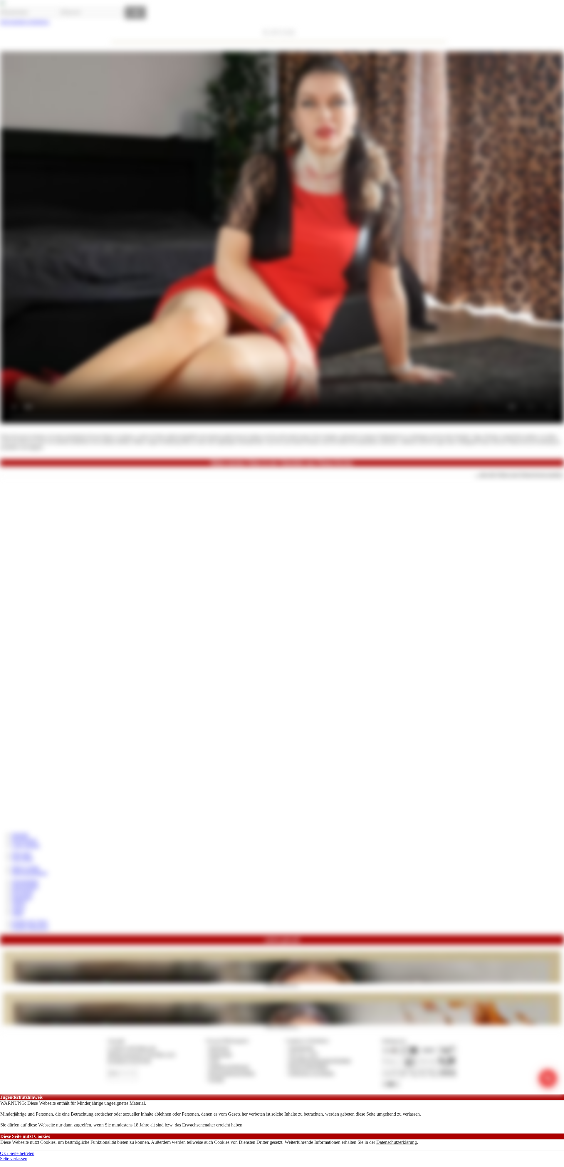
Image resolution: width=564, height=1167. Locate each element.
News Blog (22, 859)
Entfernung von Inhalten (311, 1073)
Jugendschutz (301, 1047)
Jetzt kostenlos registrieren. (25, 21)
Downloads (22, 891)
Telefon (19, 902)
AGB (214, 1060)
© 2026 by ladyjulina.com (132, 1047)
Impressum (219, 1047)
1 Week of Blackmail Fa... (282, 985)
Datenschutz (220, 1054)
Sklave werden (25, 867)
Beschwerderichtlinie (308, 1066)
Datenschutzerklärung (396, 1142)
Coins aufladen (26, 845)
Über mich (21, 853)
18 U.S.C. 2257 (303, 1054)
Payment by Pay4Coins (129, 1060)
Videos (18, 908)
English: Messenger (30, 927)
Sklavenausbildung (29, 872)
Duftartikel (22, 897)
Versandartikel (25, 881)
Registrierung (24, 839)
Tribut (17, 913)
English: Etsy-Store (30, 921)
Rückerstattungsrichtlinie (232, 1073)
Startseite (20, 834)
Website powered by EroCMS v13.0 (141, 1054)
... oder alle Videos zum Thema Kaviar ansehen (519, 474)
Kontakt (216, 1079)
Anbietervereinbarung (229, 1066)
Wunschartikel (25, 886)
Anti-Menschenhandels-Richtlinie (320, 1060)
